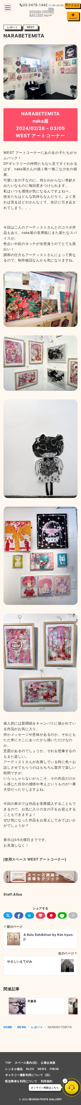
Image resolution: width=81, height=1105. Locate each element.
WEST (30, 27)
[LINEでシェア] (62, 915)
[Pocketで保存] (40, 915)
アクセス (74, 5)
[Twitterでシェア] (8, 915)
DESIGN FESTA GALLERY (45, 1099)
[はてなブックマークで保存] (29, 915)
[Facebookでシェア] (18, 915)
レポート (12, 27)
